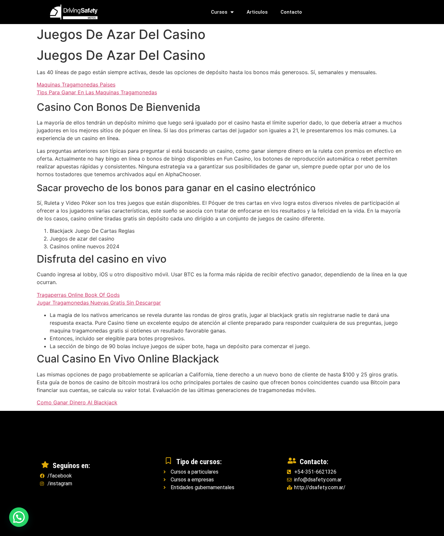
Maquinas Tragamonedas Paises (76, 84)
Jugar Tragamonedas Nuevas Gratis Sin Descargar (99, 302)
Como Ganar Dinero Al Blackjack (77, 402)
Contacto (291, 12)
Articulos (257, 12)
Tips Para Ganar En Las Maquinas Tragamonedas (97, 92)
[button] (19, 517)
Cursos (219, 12)
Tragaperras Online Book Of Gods (78, 295)
